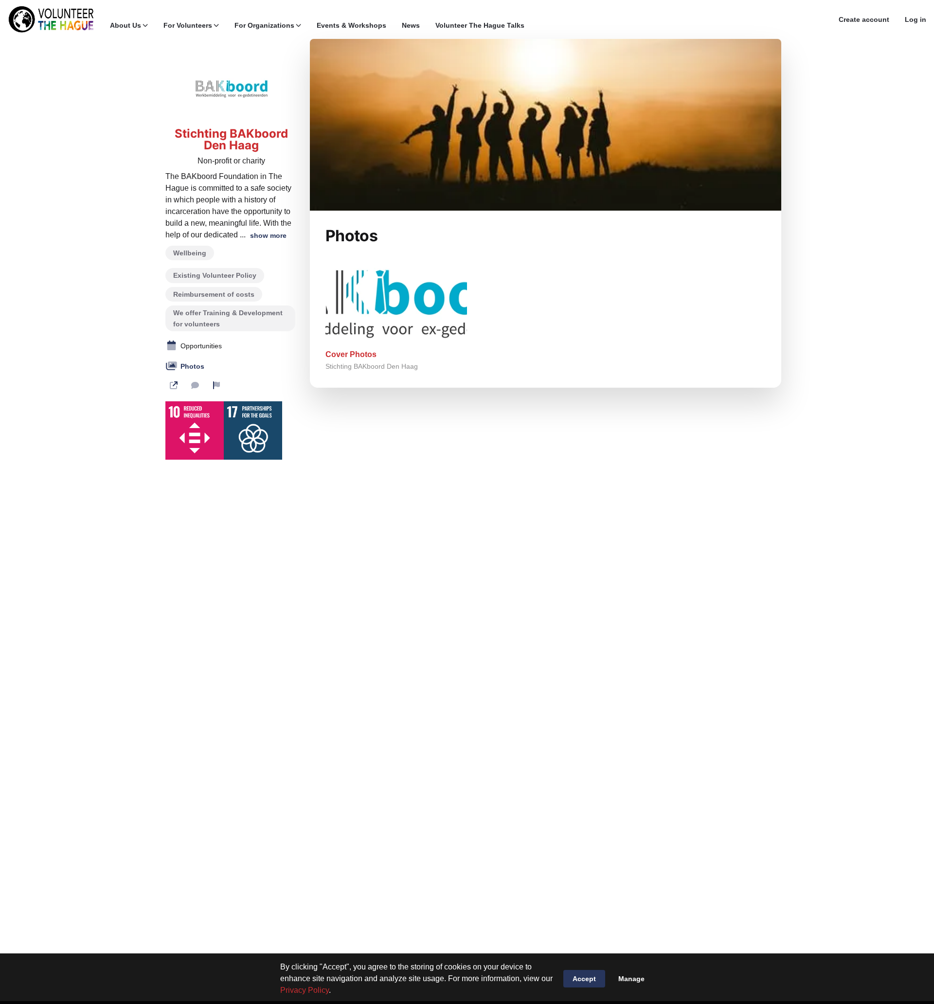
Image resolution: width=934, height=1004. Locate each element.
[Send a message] (195, 385)
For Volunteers (187, 25)
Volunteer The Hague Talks (479, 25)
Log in (915, 19)
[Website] (173, 385)
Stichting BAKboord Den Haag (231, 139)
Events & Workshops (351, 25)
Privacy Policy (304, 990)
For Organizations (264, 25)
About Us (125, 25)
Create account (864, 19)
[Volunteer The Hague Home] (51, 19)
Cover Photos (351, 354)
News (411, 25)
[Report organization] (216, 385)
